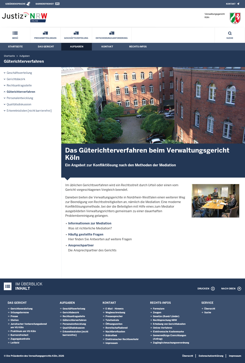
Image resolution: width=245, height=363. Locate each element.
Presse (14, 316)
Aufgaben (76, 46)
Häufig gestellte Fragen (85, 234)
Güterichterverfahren (21, 91)
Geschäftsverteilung (76, 38)
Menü (15, 38)
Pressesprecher (114, 316)
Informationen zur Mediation (89, 223)
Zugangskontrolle (20, 338)
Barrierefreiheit (45, 4)
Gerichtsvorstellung (22, 308)
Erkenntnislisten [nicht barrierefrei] (29, 110)
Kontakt (230, 4)
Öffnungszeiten (113, 324)
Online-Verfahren (162, 327)
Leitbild (15, 342)
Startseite (15, 46)
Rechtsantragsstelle (19, 85)
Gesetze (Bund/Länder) (166, 316)
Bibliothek (111, 335)
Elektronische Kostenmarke (168, 331)
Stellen (15, 320)
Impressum (111, 343)
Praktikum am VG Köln (23, 331)
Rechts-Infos (138, 46)
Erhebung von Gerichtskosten (169, 324)
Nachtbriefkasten (115, 331)
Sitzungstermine (20, 312)
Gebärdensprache (15, 4)
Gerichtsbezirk (16, 79)
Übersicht (209, 308)
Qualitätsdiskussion (19, 104)
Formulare (158, 308)
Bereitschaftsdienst (116, 327)
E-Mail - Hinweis (114, 308)
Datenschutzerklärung (211, 355)
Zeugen (157, 312)
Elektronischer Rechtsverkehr (122, 339)
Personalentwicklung (20, 98)
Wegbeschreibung (115, 312)
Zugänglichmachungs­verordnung (171, 342)
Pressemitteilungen (45, 38)
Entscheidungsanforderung (112, 38)
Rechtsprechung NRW (165, 320)
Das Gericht (46, 46)
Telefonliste (112, 320)
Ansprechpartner (81, 245)
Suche (229, 38)
